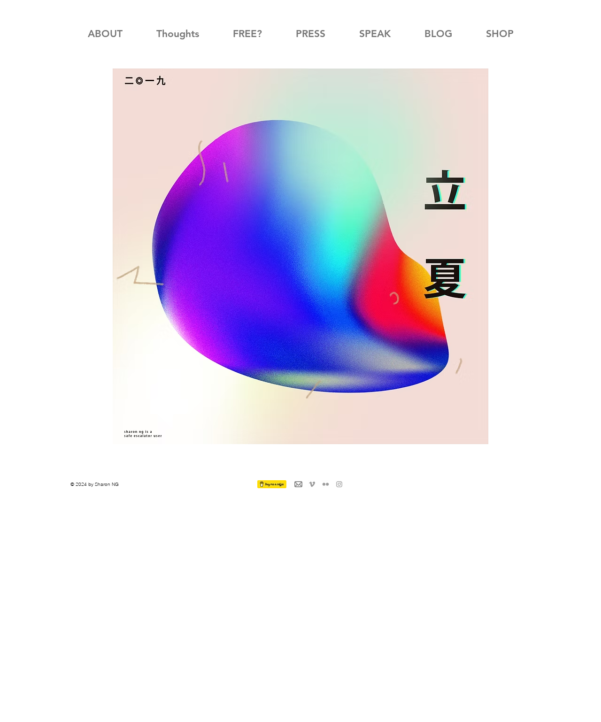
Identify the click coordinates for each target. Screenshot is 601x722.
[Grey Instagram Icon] (339, 484)
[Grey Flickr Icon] (326, 484)
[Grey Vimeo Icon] (312, 484)
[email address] (298, 484)
